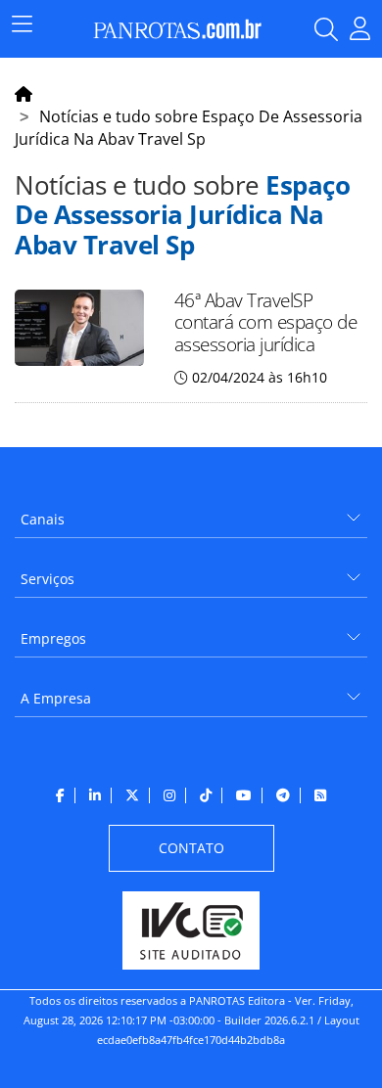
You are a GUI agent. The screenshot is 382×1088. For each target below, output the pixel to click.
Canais (43, 519)
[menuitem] (191, 512)
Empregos (53, 638)
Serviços (47, 578)
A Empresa (56, 698)
